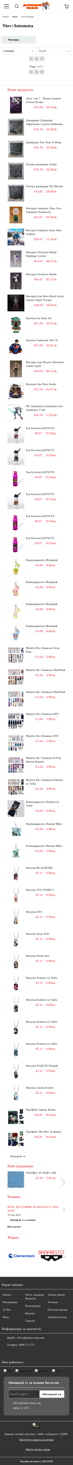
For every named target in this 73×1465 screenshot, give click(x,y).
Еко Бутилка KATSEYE (40, 428)
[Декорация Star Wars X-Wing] (15, 149)
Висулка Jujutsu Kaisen (39, 1087)
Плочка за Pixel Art (41, 1173)
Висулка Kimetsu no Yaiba (41, 977)
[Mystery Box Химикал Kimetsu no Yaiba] (15, 786)
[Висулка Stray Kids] (15, 940)
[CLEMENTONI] (22, 1256)
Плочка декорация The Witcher (44, 186)
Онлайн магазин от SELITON (36, 1461)
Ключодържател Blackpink (42, 560)
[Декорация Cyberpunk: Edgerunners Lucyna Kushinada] (15, 127)
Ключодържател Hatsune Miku (44, 824)
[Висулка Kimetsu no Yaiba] (15, 984)
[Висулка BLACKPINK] (15, 874)
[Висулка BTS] (15, 918)
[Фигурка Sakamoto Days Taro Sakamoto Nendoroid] (15, 215)
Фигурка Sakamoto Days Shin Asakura (43, 232)
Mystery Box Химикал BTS (42, 714)
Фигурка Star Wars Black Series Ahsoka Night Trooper (45, 298)
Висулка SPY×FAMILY (40, 890)
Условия (53, 1302)
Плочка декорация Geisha (41, 164)
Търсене (30, 1320)
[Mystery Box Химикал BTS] (15, 720)
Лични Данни (56, 1294)
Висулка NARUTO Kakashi (42, 1065)
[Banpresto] (51, 1256)
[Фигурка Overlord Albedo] (15, 281)
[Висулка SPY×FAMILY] (15, 896)
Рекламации (10, 1302)
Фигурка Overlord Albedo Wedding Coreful (41, 254)
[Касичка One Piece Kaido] (15, 391)
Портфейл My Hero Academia (43, 1131)
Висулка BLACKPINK (39, 868)
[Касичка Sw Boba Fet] (15, 325)
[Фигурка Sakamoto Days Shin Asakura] (15, 237)
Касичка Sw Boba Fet (39, 318)
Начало (7, 1294)
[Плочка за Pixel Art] (15, 1179)
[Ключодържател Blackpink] (15, 566)
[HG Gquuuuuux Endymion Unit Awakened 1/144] (15, 412)
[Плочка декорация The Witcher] (15, 193)
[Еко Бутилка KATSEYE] (15, 434)
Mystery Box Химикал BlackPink (45, 670)
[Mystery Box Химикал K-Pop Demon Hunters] (15, 764)
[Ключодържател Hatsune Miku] (15, 830)
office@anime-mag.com (30, 1337)
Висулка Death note (37, 955)
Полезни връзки (58, 1309)
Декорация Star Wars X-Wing (43, 142)
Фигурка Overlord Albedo (41, 274)
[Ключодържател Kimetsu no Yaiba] (15, 808)
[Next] (60, 1182)
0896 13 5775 (27, 1345)
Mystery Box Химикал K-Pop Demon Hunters (43, 760)
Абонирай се (17, 1156)
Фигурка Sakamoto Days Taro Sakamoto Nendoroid (43, 210)
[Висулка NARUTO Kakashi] (15, 1072)
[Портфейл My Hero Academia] (15, 1138)
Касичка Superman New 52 (42, 340)
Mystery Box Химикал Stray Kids (43, 650)
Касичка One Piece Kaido (41, 384)
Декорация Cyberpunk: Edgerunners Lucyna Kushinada (44, 122)
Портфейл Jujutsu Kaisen (41, 1109)
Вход (6, 1317)
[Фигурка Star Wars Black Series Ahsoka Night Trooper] (15, 303)
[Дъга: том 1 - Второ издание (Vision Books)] (15, 105)
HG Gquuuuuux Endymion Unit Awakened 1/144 (44, 408)
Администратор (57, 1317)
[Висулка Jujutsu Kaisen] (15, 1094)
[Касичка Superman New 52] (15, 347)
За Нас (7, 1309)
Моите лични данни (38, 1449)
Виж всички (14, 1226)
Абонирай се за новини (23, 1220)
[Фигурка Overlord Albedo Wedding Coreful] (15, 259)
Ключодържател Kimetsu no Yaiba (42, 804)
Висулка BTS (34, 912)
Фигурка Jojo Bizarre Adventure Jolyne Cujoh (45, 364)
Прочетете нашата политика (36, 1439)
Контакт (30, 1313)
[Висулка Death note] (15, 962)
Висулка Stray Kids (37, 934)
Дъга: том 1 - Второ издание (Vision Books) (43, 100)
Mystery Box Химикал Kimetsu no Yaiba (44, 782)
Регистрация (32, 1306)
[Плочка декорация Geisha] (15, 171)
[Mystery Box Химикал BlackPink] (15, 676)
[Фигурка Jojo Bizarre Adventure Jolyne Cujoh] (15, 369)
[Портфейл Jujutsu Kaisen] (15, 1116)
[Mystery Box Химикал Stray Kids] (15, 654)
